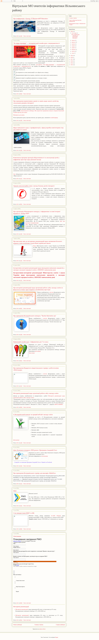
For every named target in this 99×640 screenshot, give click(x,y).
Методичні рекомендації (21, 606)
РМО (14, 491)
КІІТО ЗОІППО (59, 404)
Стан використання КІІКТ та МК (23, 513)
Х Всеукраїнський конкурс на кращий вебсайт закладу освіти (33, 414)
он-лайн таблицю (55, 515)
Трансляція (32, 353)
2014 (72, 64)
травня (73, 47)
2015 (72, 62)
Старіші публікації (60, 624)
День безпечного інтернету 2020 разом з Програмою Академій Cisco (35, 450)
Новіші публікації (17, 624)
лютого (73, 51)
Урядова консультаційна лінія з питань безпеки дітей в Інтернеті (33, 186)
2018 (72, 57)
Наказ (34, 246)
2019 (72, 55)
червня (73, 45)
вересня (74, 42)
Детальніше (16, 440)
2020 (72, 31)
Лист (38, 28)
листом (51, 292)
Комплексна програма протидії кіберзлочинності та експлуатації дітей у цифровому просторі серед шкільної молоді (36, 158)
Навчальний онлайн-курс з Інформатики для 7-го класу (30, 342)
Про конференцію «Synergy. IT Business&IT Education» (30, 18)
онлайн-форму (54, 117)
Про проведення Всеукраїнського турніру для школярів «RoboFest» (34, 473)
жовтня (73, 40)
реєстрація (38, 351)
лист (21, 479)
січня (73, 53)
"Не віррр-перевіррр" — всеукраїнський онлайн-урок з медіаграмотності (36, 43)
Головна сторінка (39, 624)
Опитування (17, 536)
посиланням (44, 456)
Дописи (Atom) (42, 629)
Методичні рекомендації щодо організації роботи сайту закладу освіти (35, 393)
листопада (74, 33)
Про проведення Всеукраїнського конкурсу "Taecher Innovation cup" (34, 316)
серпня (73, 44)
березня (74, 49)
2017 (72, 59)
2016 (72, 61)
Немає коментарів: (27, 36)
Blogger (56, 637)
